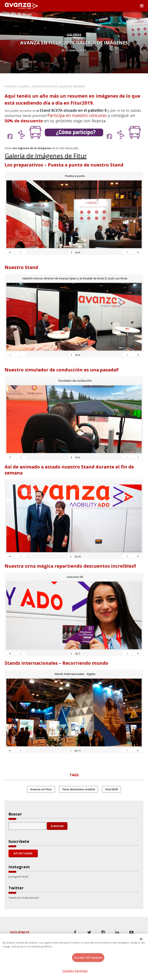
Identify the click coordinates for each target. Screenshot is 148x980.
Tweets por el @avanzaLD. (24, 897)
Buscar (58, 826)
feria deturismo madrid (78, 789)
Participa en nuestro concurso (77, 115)
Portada (10, 86)
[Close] (141, 939)
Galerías (74, 35)
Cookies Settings (75, 971)
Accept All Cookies (88, 957)
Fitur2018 (111, 789)
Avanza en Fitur (41, 789)
